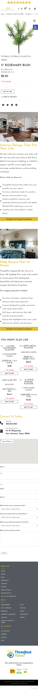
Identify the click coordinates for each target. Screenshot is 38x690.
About (3, 574)
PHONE (8, 421)
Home (2, 14)
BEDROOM (4, 611)
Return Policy (6, 593)
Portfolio (5, 580)
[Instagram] (11, 2)
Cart (2, 640)
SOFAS (22, 611)
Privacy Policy (6, 590)
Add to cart (7, 91)
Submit (4, 553)
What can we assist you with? (10, 530)
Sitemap (4, 587)
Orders (3, 634)
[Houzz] (26, 2)
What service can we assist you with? (13, 505)
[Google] (20, 2)
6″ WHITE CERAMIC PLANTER (28, 389)
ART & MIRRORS (6, 608)
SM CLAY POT (9, 384)
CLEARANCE (24, 614)
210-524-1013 (11, 424)
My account (5, 631)
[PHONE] (1, 422)
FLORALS (28, 14)
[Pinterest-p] (23, 2)
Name (2, 467)
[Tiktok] (29, 2)
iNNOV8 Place (23, 683)
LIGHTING (4, 617)
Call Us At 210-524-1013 (8, 596)
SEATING (23, 608)
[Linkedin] (14, 2)
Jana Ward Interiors (12, 428)
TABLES (22, 617)
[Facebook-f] (9, 2)
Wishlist (4, 637)
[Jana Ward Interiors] (1, 431)
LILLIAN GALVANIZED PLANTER (9, 355)
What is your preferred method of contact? (14, 522)
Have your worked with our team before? (14, 513)
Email (2, 489)
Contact (4, 583)
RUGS (22, 605)
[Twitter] (17, 2)
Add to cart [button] (9, 373)
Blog (3, 577)
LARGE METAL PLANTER (28, 352)
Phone (2, 497)
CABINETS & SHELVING (8, 614)
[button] (35, 27)
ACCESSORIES (5, 605)
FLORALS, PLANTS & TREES (15, 14)
